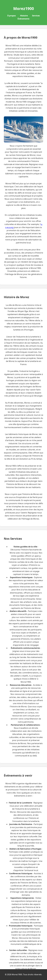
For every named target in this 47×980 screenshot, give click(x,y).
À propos (11, 15)
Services (36, 15)
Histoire (24, 15)
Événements (23, 18)
